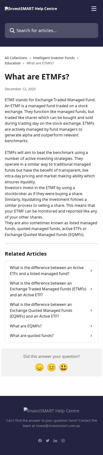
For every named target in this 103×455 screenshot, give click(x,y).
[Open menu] (94, 8)
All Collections (16, 58)
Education (13, 63)
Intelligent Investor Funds (54, 58)
